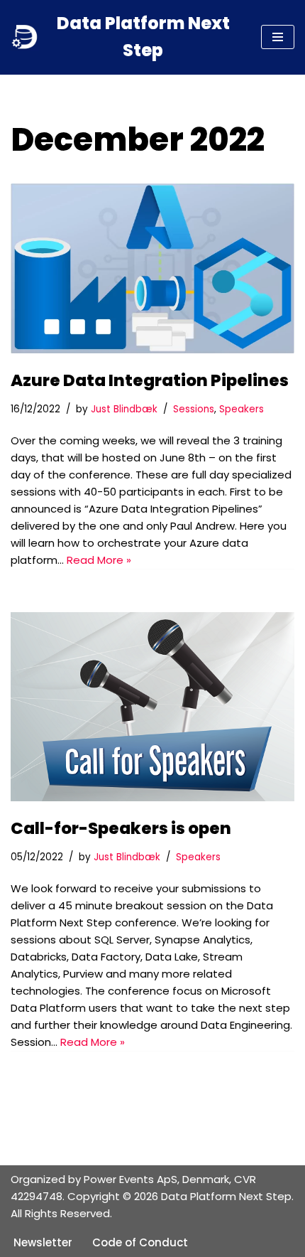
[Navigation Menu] (277, 37)
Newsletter (42, 1242)
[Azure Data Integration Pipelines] (152, 268)
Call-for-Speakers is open (121, 828)
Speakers (241, 409)
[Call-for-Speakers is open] (152, 707)
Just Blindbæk (124, 409)
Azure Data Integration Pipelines (150, 380)
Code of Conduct (140, 1242)
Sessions (193, 409)
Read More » (99, 559)
